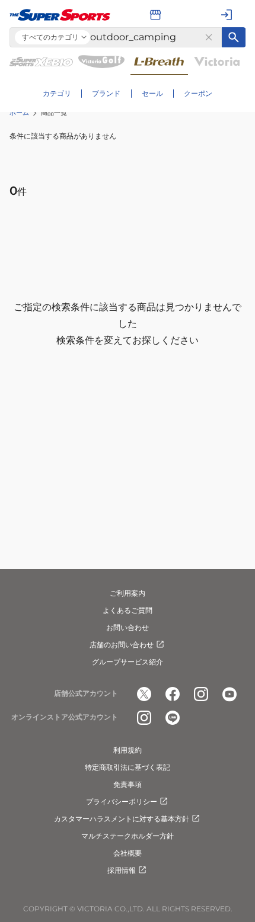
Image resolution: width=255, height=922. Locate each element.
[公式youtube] (229, 694)
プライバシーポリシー (121, 801)
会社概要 (127, 853)
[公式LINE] (172, 718)
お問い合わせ (127, 627)
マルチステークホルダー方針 (127, 835)
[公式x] (144, 694)
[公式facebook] (172, 694)
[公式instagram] (201, 694)
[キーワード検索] (234, 37)
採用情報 (121, 870)
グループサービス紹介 (127, 661)
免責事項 (127, 784)
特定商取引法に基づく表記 (127, 767)
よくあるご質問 (127, 610)
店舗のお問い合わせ (122, 644)
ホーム (19, 112)
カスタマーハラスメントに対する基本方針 (121, 818)
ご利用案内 (127, 593)
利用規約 (127, 750)
